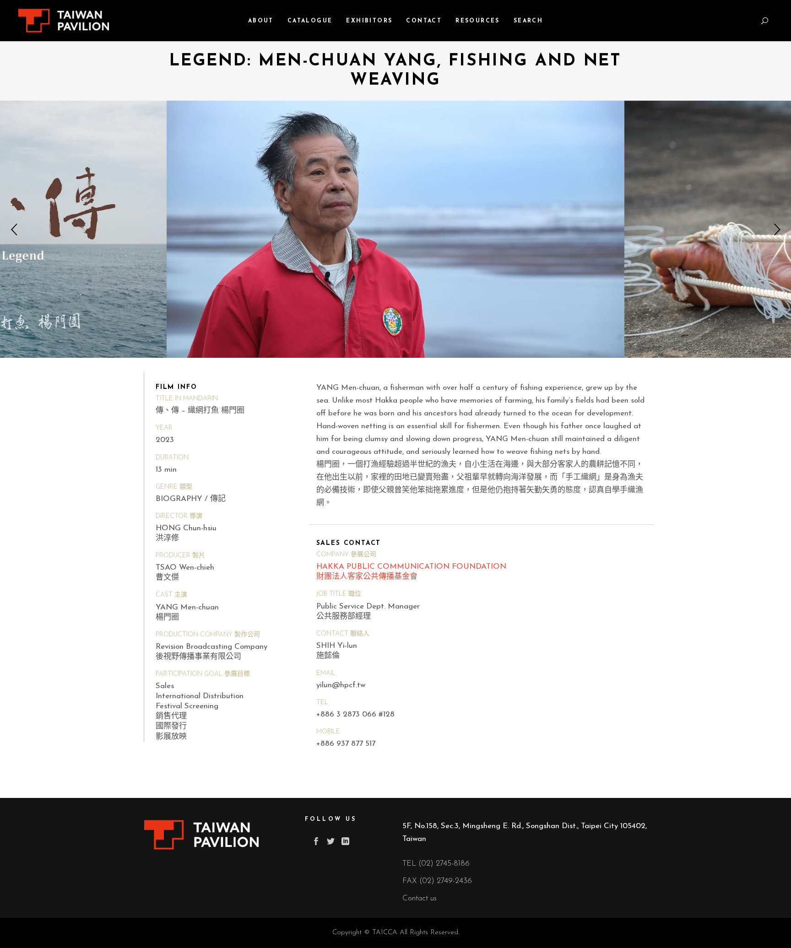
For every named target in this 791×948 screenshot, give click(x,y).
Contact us (419, 898)
